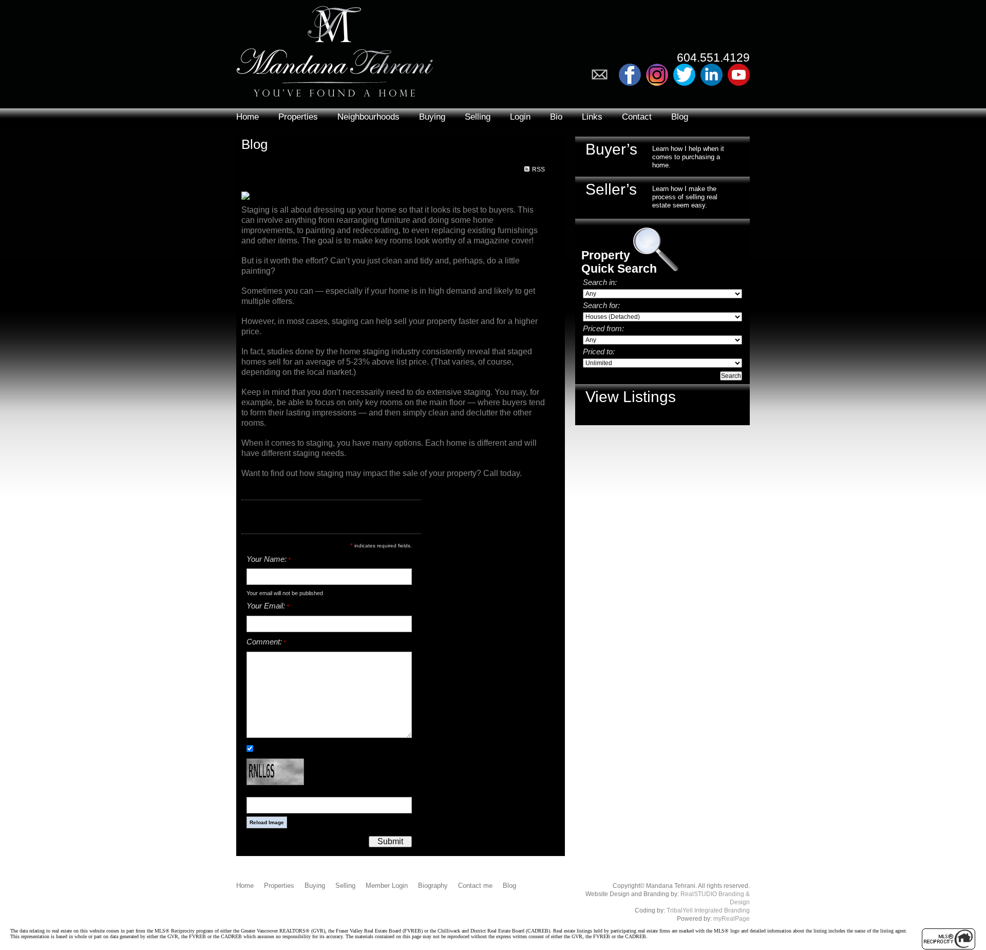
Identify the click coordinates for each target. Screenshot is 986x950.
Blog (679, 117)
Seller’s (611, 189)
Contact (637, 117)
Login (520, 117)
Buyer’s (611, 149)
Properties (298, 117)
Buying (432, 117)
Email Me (603, 75)
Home (247, 117)
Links (592, 117)
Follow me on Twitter (684, 75)
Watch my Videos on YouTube (739, 75)
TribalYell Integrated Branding (708, 910)
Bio (556, 117)
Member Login (387, 885)
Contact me (475, 885)
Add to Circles (657, 75)
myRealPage (731, 918)
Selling (477, 117)
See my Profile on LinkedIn (711, 75)
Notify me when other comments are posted (314, 748)
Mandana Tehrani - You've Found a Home (334, 48)
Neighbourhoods (368, 117)
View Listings (630, 396)
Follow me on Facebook (630, 75)
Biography (433, 885)
